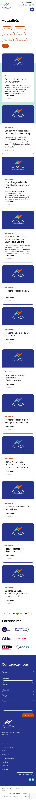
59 (26, 613)
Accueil (4, 743)
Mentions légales (14, 793)
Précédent (6, 613)
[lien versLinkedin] (33, 5)
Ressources (21, 40)
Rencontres (20, 28)
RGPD (25, 793)
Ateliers (21, 34)
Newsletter (23, 5)
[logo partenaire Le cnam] (21, 638)
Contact (30, 2)
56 (21, 613)
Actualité (7, 28)
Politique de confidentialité (12, 797)
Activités (5, 751)
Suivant (30, 613)
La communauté (8, 758)
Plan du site (28, 797)
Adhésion (5, 762)
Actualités (5, 754)
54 (14, 613)
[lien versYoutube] (30, 5)
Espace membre (24, 774)
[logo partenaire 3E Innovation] (6, 629)
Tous (5, 46)
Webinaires (8, 40)
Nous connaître (7, 747)
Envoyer (27, 715)
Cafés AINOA (8, 34)
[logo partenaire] (22, 629)
